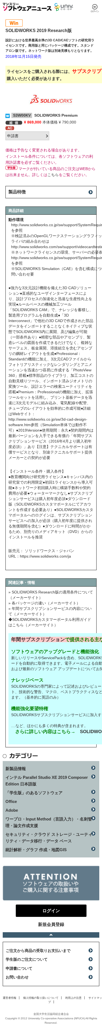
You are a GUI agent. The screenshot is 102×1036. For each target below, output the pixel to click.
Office (11, 801)
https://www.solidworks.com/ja (45, 556)
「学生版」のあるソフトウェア (34, 792)
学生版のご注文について (27, 959)
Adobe (11, 810)
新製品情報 (15, 768)
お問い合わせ (17, 977)
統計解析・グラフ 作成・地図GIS (36, 849)
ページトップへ (51, 935)
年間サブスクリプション (38, 639)
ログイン (95, 8)
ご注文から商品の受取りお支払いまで (38, 950)
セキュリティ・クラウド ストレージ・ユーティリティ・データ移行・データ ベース (48, 837)
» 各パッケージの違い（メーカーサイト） (44, 603)
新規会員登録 (51, 924)
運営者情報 (9, 997)
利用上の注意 (73, 997)
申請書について (19, 968)
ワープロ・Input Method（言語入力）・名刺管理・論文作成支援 (48, 822)
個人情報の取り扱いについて (40, 997)
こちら (53, 175)
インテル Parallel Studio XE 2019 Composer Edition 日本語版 (46, 780)
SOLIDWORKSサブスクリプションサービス (48, 715)
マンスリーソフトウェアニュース (27, 7)
